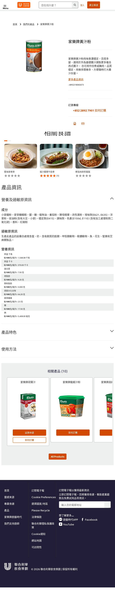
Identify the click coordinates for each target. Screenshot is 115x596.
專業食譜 (9, 503)
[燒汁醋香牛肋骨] (56, 156)
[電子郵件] (83, 123)
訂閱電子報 (38, 490)
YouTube (68, 524)
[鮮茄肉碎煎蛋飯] (91, 156)
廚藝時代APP (70, 519)
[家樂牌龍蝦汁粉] (71, 408)
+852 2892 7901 (83, 110)
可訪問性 (37, 547)
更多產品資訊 (75, 79)
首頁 (6, 490)
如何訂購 (100, 110)
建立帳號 (93, 4)
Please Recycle (41, 510)
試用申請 (29, 432)
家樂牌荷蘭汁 (28, 382)
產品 (6, 510)
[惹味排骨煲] (20, 156)
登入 (82, 5)
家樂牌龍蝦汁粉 (71, 382)
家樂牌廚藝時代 (13, 517)
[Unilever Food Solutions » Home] (23, 5)
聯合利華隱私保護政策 (43, 525)
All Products (57, 456)
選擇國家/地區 (40, 503)
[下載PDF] (74, 123)
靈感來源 (9, 497)
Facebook (91, 519)
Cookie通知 (38, 534)
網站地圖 (37, 540)
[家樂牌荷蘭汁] (28, 408)
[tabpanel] (20, 160)
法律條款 (37, 517)
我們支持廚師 (11, 523)
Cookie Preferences (44, 497)
